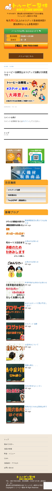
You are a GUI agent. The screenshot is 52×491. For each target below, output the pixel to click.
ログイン (26, 121)
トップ (6, 439)
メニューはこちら (26, 56)
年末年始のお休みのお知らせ (36, 282)
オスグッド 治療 (31, 324)
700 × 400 (14, 106)
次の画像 (11, 66)
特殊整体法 (12, 195)
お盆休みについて (31, 344)
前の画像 (6, 66)
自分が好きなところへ (33, 386)
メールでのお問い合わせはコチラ (25, 31)
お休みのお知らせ (31, 241)
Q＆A (6, 458)
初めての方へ (9, 444)
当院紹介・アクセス (11, 463)
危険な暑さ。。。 (31, 365)
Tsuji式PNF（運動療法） (17, 200)
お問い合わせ (9, 468)
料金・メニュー (9, 454)
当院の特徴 (8, 449)
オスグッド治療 (14, 190)
